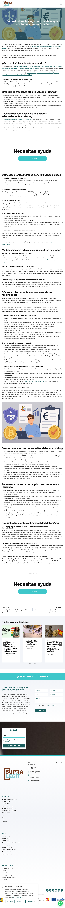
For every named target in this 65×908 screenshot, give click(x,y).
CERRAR (61, 442)
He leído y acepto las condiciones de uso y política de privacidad (33, 459)
